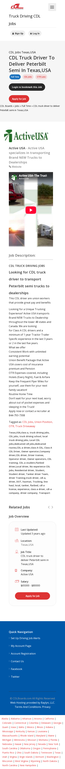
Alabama (15, 718)
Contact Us (17, 661)
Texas (58, 752)
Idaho (21, 727)
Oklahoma (25, 748)
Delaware (46, 722)
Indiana (49, 727)
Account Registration (23, 653)
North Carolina (9, 765)
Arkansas (27, 718)
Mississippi (7, 731)
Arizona (38, 718)
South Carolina (9, 748)
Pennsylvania (49, 748)
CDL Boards (6, 105)
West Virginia (21, 761)
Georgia (57, 722)
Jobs (17, 105)
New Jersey (29, 744)
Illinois (40, 727)
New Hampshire (28, 765)
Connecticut (20, 722)
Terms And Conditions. (28, 707)
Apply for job (19, 98)
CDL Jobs (27, 422)
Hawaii (18, 744)
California (49, 718)
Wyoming (35, 761)
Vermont (39, 756)
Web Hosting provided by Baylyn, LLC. (32, 702)
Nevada (42, 744)
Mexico (30, 727)
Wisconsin (7, 761)
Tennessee (46, 752)
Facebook (16, 669)
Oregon (37, 748)
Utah (4, 756)
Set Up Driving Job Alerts (25, 638)
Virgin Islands (26, 756)
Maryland (40, 735)
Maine (51, 735)
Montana (43, 739)
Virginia (13, 756)
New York (53, 744)
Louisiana (42, 731)
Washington (53, 756)
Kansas (31, 731)
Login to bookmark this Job (27, 87)
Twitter (15, 676)
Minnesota (19, 739)
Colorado (7, 722)
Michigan (6, 739)
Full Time (26, 105)
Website (16, 166)
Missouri (31, 739)
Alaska (5, 718)
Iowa (13, 727)
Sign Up (18, 33)
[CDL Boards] (17, 7)
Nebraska (7, 744)
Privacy (46, 707)
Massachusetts (10, 735)
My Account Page (21, 646)
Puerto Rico (8, 752)
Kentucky (20, 731)
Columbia (33, 722)
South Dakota (31, 752)
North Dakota (50, 761)
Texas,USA (27, 544)
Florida (53, 739)
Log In (36, 33)
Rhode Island (26, 735)
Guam (5, 727)
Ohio (19, 752)
